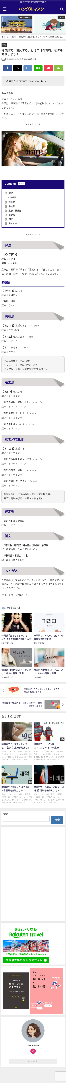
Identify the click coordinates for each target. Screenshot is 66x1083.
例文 (9, 219)
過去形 (10, 206)
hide (21, 183)
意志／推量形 (13, 210)
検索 (5, 814)
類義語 (13, 197)
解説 (9, 193)
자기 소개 (33, 1061)
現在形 (10, 202)
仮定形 (10, 215)
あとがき (11, 223)
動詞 (4, 45)
